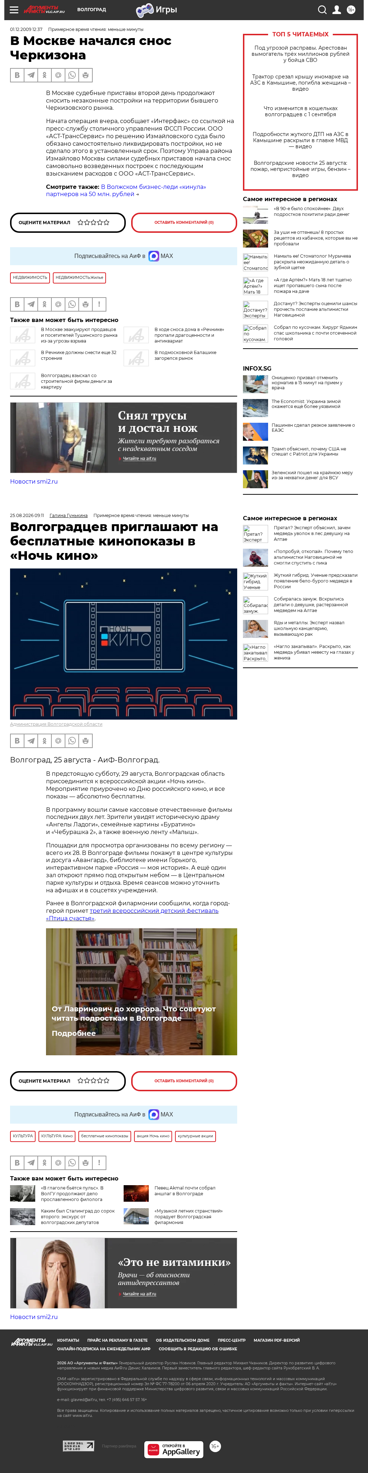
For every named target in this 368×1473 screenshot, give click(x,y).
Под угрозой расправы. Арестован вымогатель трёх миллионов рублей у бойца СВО (301, 54)
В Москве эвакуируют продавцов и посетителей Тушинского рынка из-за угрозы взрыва (79, 335)
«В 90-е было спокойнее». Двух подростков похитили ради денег (312, 211)
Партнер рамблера (119, 1446)
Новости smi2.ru (34, 481)
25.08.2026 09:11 (27, 515)
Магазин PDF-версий (277, 1340)
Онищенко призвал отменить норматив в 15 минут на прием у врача (307, 382)
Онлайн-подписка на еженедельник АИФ (104, 1349)
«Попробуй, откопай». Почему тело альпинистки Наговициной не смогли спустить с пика (313, 557)
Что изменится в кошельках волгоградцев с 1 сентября (300, 111)
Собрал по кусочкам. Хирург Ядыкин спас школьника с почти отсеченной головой (315, 333)
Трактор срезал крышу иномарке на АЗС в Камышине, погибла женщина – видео (300, 83)
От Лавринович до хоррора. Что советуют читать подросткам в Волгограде (134, 1014)
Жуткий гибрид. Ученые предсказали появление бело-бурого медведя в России (316, 580)
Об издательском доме (183, 1340)
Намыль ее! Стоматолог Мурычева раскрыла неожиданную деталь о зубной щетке (312, 261)
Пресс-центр (231, 1340)
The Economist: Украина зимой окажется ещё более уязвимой (306, 404)
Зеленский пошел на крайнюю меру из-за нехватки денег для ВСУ (312, 475)
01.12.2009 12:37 (26, 29)
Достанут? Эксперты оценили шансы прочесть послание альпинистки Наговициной (315, 309)
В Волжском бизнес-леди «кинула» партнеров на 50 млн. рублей (126, 190)
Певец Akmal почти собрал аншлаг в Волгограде (185, 1190)
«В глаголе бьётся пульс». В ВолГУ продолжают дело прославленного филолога (72, 1193)
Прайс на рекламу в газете (117, 1340)
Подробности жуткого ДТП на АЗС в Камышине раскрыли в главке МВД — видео (301, 140)
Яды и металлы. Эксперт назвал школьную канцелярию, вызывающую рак (309, 628)
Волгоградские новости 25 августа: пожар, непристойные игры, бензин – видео (300, 169)
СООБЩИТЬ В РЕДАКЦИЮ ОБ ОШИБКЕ (198, 1349)
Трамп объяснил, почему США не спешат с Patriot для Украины (309, 452)
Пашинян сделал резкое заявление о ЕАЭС (313, 428)
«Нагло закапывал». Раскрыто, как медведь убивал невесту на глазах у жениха (314, 652)
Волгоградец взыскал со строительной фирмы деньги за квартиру (76, 381)
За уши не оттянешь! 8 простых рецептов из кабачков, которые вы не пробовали (316, 238)
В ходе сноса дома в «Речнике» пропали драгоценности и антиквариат (189, 335)
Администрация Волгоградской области (56, 724)
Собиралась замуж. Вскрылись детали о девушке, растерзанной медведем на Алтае (311, 604)
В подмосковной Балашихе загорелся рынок (185, 355)
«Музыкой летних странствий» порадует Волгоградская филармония (189, 1216)
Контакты (68, 1340)
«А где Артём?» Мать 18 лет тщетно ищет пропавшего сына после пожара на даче (313, 285)
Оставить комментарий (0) (184, 222)
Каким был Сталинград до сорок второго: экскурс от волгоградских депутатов (78, 1216)
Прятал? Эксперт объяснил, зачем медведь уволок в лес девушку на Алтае (312, 533)
